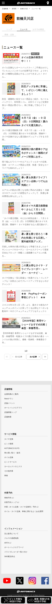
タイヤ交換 (8, 439)
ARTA (6, 543)
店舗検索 (5, 9)
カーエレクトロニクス (13, 466)
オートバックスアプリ (13, 408)
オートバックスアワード (14, 547)
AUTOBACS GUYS (11, 448)
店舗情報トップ (10, 412)
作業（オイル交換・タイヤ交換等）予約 (20, 507)
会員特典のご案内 (11, 394)
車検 (6, 475)
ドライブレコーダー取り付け (15, 552)
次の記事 (33, 357)
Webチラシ (8, 399)
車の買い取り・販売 (12, 453)
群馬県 (14, 9)
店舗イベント (9, 403)
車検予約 (7, 498)
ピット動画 (8, 444)
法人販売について (11, 534)
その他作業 (8, 471)
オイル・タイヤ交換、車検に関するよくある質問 (23, 511)
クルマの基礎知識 (11, 538)
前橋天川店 (24, 9)
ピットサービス (10, 462)
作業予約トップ (10, 502)
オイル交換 (8, 457)
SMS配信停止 (9, 556)
